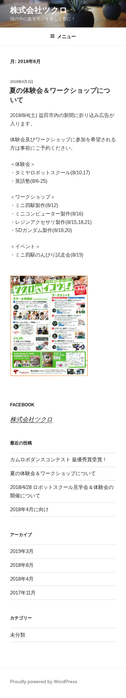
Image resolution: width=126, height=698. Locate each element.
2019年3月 (22, 551)
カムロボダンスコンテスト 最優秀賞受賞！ (58, 459)
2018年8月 (22, 565)
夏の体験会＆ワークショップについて (53, 473)
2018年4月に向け (29, 509)
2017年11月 (23, 592)
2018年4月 (22, 579)
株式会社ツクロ (39, 9)
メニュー (66, 36)
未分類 (17, 635)
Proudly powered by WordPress (43, 681)
